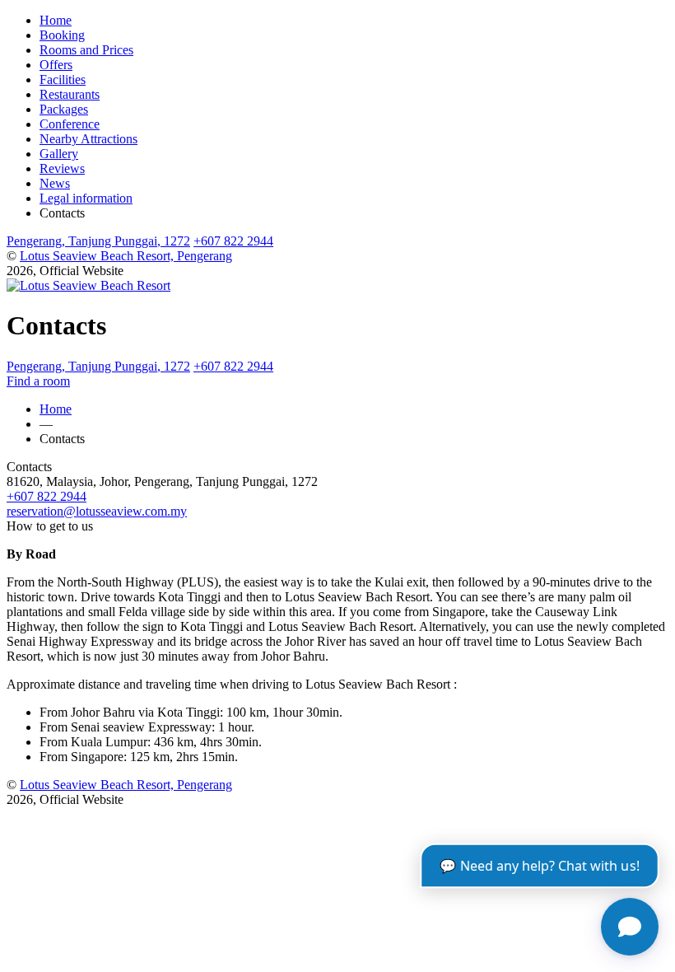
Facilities (63, 79)
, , (98, 241)
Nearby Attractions (88, 139)
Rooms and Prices (86, 50)
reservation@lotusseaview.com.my (97, 511)
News (55, 183)
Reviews (62, 168)
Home (56, 20)
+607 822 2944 (233, 241)
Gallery (59, 154)
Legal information (86, 198)
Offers (56, 65)
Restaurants (70, 94)
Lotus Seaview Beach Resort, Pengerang (126, 256)
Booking (62, 35)
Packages (64, 109)
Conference (70, 124)
